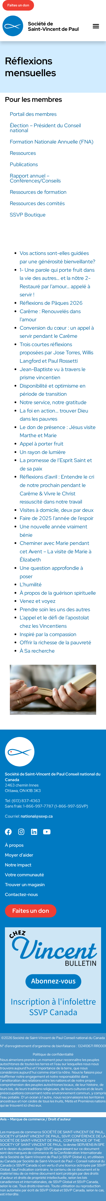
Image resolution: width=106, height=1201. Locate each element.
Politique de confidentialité (53, 1054)
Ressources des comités (37, 203)
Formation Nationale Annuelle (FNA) (51, 141)
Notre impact (18, 865)
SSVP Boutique (28, 214)
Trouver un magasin (25, 884)
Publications (24, 164)
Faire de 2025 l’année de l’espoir (56, 518)
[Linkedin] (34, 831)
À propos (14, 845)
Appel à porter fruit (41, 443)
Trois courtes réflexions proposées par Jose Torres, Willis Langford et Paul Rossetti (56, 352)
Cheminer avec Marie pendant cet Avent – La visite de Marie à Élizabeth (55, 551)
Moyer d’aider (19, 855)
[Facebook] (8, 831)
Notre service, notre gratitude (53, 402)
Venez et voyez (37, 601)
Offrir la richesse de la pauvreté (55, 642)
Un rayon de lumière (43, 452)
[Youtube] (46, 831)
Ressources (23, 153)
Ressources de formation (38, 192)
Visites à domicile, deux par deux (56, 510)
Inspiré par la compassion (48, 634)
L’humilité (31, 584)
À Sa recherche (37, 650)
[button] (96, 26)
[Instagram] (21, 831)
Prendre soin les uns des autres (55, 609)
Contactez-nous (21, 894)
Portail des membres (33, 114)
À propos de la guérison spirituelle (58, 593)
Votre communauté (24, 875)
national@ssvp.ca (37, 816)
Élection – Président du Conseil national (45, 128)
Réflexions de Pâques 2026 (51, 303)
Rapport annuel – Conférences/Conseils (35, 178)
